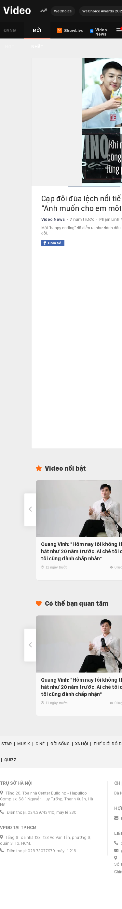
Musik (23, 743)
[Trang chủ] (17, 10)
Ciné (40, 743)
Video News (53, 219)
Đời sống (60, 743)
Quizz (10, 759)
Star (6, 743)
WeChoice (63, 11)
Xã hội (81, 743)
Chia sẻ (54, 243)
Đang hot (9, 33)
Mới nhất (37, 33)
